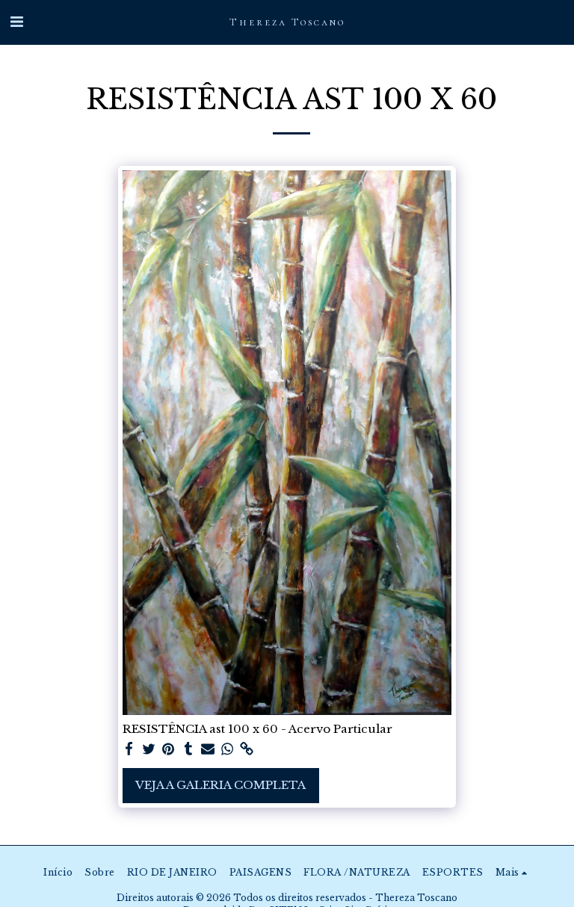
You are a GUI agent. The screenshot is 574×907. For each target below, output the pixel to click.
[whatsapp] (227, 749)
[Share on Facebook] (130, 749)
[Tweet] (149, 749)
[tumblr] (188, 749)
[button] (16, 21)
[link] (247, 749)
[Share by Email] (208, 749)
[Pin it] (168, 749)
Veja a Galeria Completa (220, 785)
